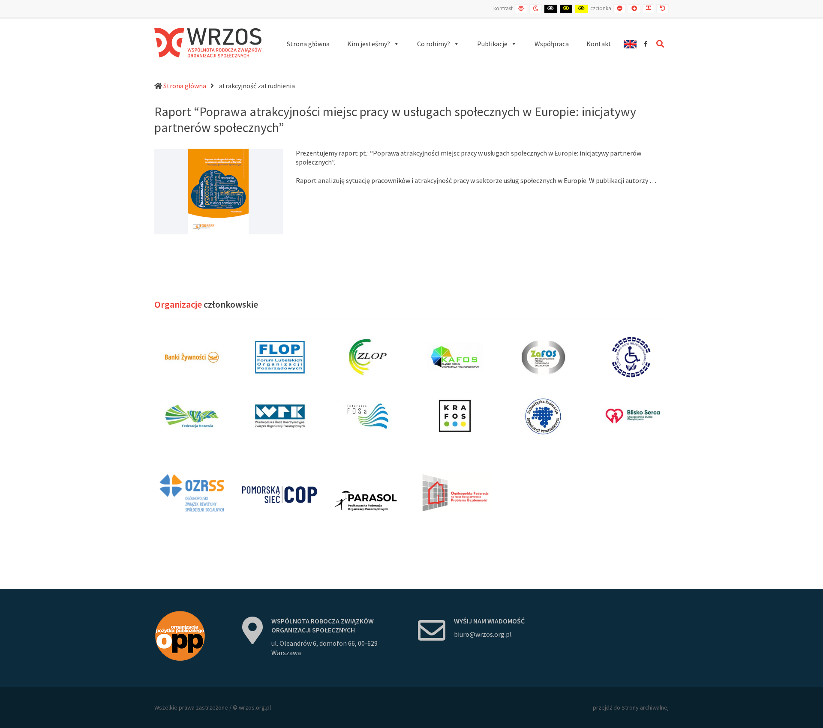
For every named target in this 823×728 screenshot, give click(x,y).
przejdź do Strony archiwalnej (631, 707)
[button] (373, 44)
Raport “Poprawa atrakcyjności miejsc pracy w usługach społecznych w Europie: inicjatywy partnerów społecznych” (395, 119)
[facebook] (645, 44)
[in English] (630, 44)
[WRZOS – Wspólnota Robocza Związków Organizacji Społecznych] (207, 43)
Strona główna (184, 85)
